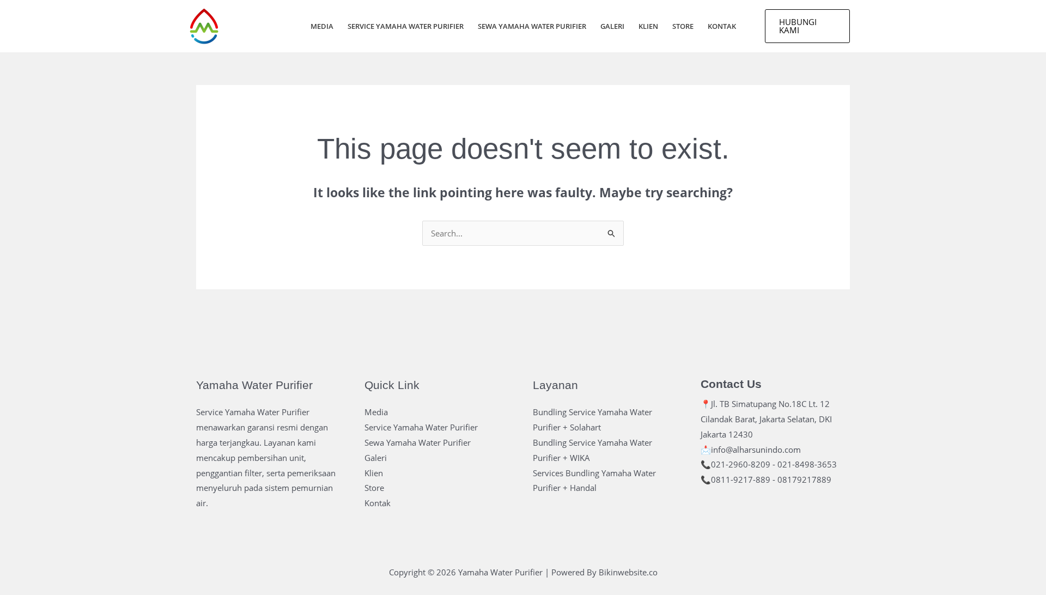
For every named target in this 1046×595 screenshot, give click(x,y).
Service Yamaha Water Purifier (406, 26)
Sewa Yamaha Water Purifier (532, 26)
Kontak (722, 26)
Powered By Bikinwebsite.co (604, 572)
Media (322, 26)
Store (683, 26)
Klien (648, 26)
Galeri (612, 26)
